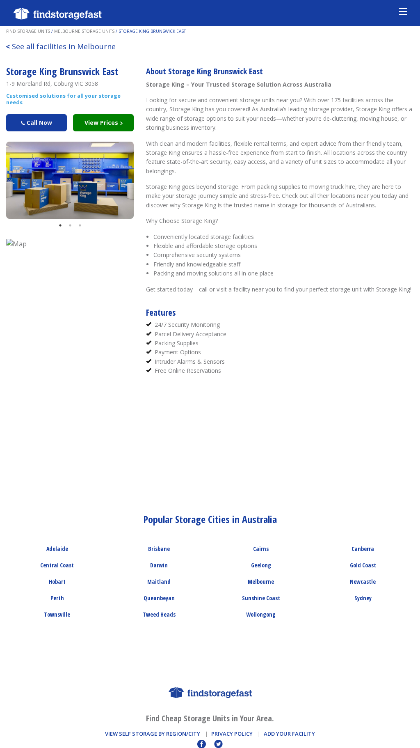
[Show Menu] (403, 11)
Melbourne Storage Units (84, 31)
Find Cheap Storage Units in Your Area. (210, 718)
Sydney (363, 598)
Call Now (38, 122)
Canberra (363, 549)
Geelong (261, 565)
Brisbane (159, 549)
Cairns (261, 549)
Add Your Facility (289, 733)
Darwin (159, 565)
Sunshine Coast (261, 598)
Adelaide (57, 549)
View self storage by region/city (152, 733)
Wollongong (261, 614)
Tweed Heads (159, 614)
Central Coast (57, 565)
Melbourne (261, 581)
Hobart (57, 581)
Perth (57, 598)
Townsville (57, 614)
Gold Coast (363, 565)
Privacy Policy (232, 733)
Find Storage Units (28, 31)
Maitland (159, 581)
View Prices (102, 122)
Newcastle (363, 581)
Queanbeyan (159, 598)
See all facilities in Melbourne (61, 46)
